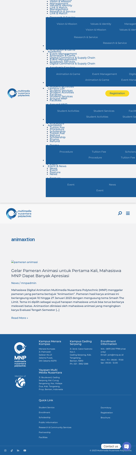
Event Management (63, 59)
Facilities (55, 100)
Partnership (45, 432)
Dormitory (106, 407)
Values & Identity (61, 5)
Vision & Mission (67, 23)
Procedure (57, 123)
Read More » (19, 317)
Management (59, 9)
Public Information (48, 422)
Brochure (105, 417)
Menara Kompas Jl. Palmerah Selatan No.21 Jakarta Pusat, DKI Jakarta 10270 (48, 355)
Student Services (61, 96)
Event (54, 164)
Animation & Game (62, 49)
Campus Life (56, 88)
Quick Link (46, 400)
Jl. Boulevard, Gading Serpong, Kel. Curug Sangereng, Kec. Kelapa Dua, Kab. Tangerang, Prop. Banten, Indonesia (51, 383)
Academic (54, 51)
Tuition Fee (57, 133)
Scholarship (58, 137)
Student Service (46, 407)
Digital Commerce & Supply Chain (72, 63)
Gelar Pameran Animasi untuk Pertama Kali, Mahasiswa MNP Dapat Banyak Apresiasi (66, 273)
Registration (107, 412)
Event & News (57, 166)
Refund (55, 141)
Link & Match (58, 13)
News (53, 174)
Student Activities (62, 86)
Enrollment (44, 412)
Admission (55, 125)
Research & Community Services (55, 427)
